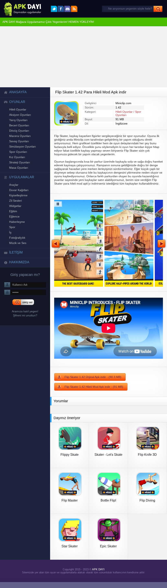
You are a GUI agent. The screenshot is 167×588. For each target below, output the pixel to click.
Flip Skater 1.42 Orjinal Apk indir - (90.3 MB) (92, 381)
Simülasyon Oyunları (22, 151)
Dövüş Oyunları (19, 134)
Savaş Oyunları (18, 145)
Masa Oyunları (18, 173)
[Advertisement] (83, 57)
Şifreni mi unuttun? (25, 328)
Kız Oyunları (17, 162)
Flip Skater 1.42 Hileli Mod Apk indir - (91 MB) (93, 391)
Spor (12, 237)
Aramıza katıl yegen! (25, 324)
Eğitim (13, 220)
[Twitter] (54, 9)
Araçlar (13, 191)
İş (10, 243)
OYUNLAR (16, 103)
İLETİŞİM (15, 264)
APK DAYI (97, 574)
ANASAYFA (16, 93)
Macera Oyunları (19, 139)
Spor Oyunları (17, 156)
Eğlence (14, 225)
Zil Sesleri (15, 208)
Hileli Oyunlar (17, 111)
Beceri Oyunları (18, 128)
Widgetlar (15, 214)
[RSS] (74, 9)
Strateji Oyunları (19, 168)
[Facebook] (61, 9)
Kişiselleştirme (18, 203)
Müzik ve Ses (17, 254)
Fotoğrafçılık (17, 248)
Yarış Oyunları (18, 122)
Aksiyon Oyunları (20, 116)
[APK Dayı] (21, 8)
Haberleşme (16, 231)
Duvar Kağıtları (18, 197)
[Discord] (67, 9)
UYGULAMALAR (19, 183)
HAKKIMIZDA (18, 274)
